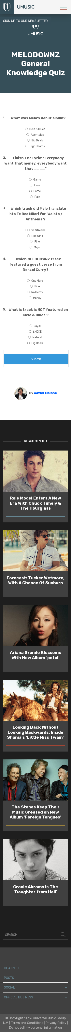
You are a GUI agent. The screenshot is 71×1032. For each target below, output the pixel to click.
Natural (37, 337)
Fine (37, 241)
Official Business (18, 997)
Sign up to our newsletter (25, 21)
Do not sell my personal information (35, 1027)
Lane (37, 185)
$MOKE (37, 331)
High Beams (37, 146)
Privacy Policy (56, 1023)
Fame (37, 191)
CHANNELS (12, 968)
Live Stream (37, 230)
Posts (9, 978)
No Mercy (37, 292)
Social (9, 987)
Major (37, 247)
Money (37, 298)
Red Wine (37, 236)
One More (37, 280)
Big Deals (37, 140)
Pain (37, 196)
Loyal (37, 326)
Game (37, 179)
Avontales (37, 134)
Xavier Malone (45, 393)
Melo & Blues (37, 129)
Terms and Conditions (27, 1023)
